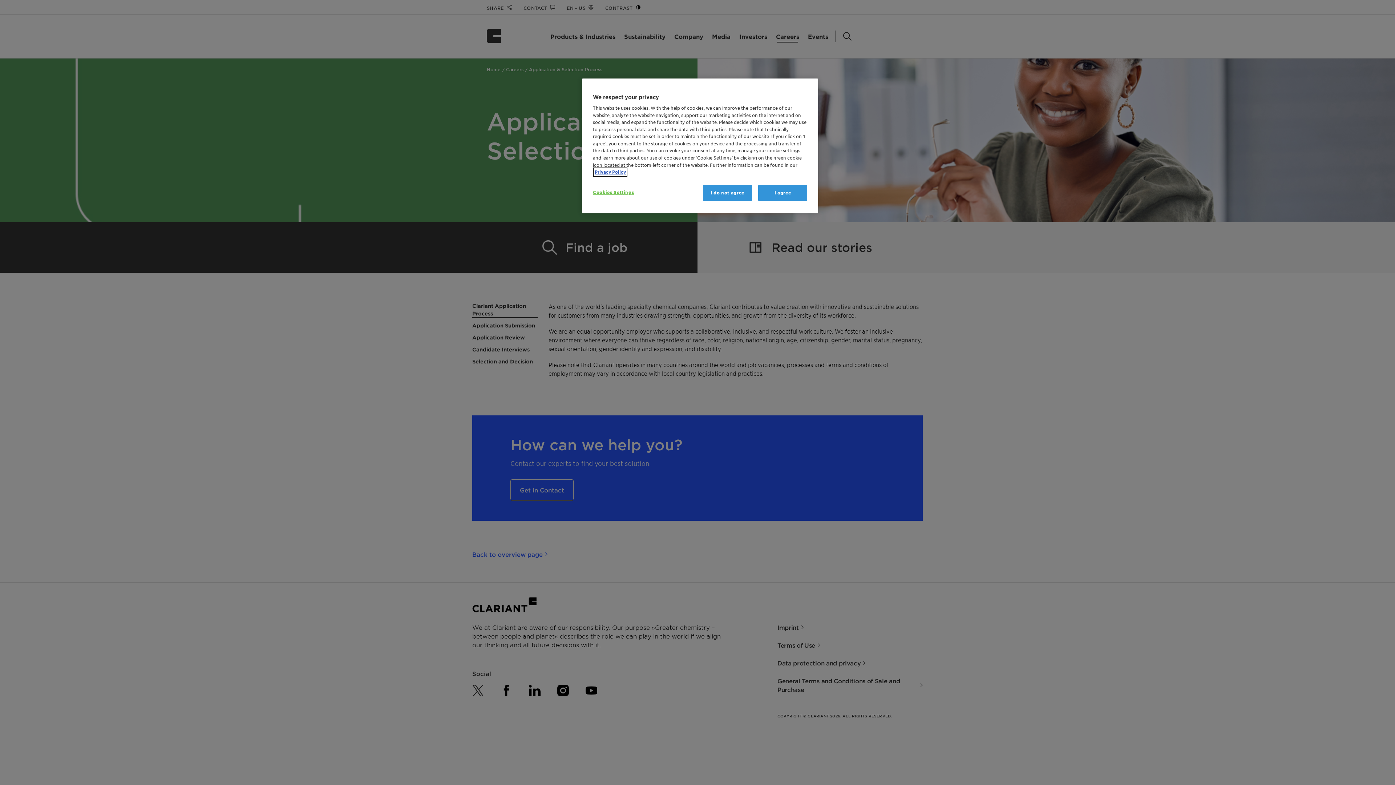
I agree (783, 193)
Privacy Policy (610, 172)
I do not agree (727, 193)
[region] (700, 145)
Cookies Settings (613, 192)
